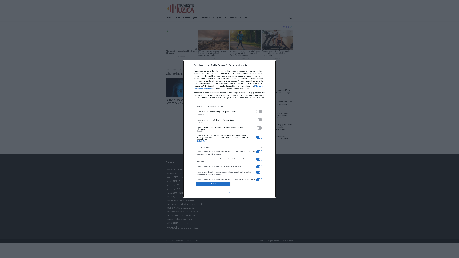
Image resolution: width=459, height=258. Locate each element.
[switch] (259, 111)
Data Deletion (216, 193)
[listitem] (229, 106)
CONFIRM (213, 183)
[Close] (271, 65)
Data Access (229, 193)
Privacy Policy (243, 193)
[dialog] (229, 129)
